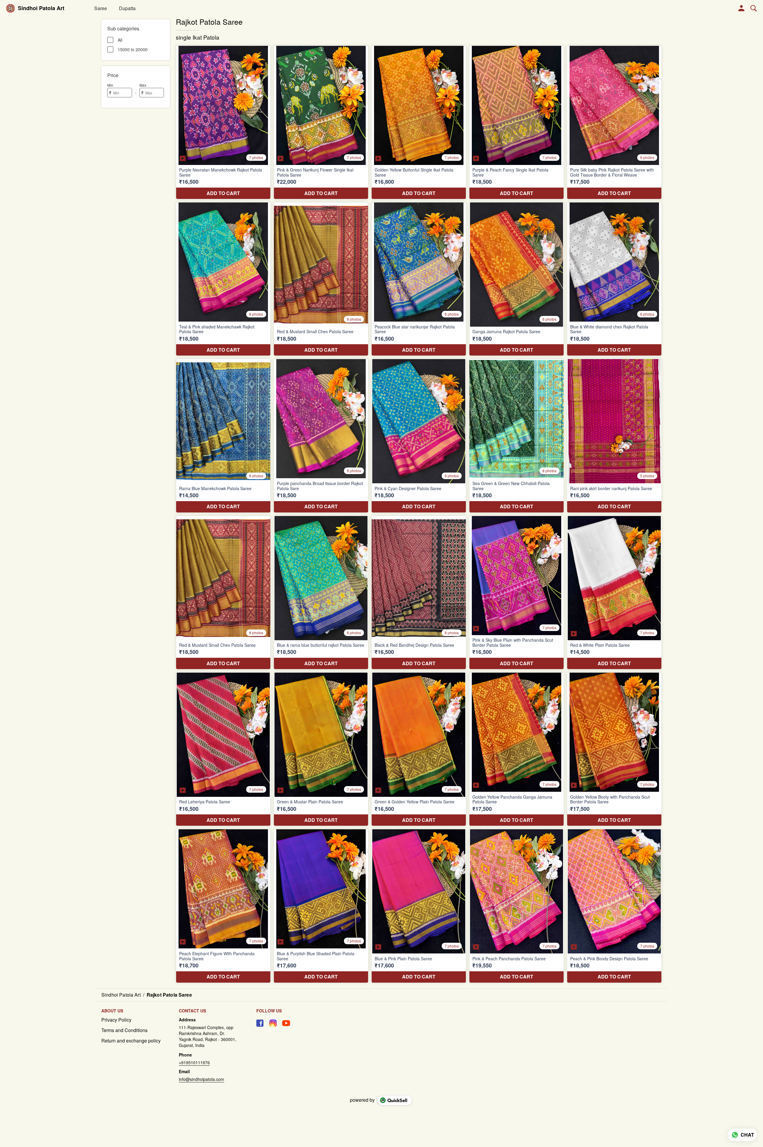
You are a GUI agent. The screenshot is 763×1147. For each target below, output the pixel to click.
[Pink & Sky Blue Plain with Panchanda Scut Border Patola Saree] (516, 592)
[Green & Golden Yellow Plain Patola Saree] (419, 749)
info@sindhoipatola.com (201, 1079)
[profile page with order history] (742, 8)
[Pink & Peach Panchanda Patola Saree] (516, 905)
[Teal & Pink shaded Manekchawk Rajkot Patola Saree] (223, 279)
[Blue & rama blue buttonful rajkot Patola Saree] (321, 592)
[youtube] (286, 1023)
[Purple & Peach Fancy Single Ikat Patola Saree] (516, 122)
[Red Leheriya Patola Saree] (223, 749)
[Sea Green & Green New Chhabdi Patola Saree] (516, 435)
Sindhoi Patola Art (41, 8)
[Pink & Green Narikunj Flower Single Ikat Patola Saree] (321, 122)
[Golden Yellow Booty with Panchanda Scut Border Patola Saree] (614, 749)
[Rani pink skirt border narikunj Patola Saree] (614, 435)
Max (142, 85)
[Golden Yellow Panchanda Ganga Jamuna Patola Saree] (516, 749)
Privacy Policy (116, 1020)
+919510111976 (194, 1062)
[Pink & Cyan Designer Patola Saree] (419, 435)
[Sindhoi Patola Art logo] (10, 8)
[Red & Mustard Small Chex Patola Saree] (321, 279)
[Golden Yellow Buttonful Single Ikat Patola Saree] (419, 122)
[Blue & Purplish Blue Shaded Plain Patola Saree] (321, 905)
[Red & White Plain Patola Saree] (614, 592)
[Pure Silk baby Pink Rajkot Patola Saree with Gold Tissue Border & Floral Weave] (614, 122)
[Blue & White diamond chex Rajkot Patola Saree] (614, 279)
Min (110, 85)
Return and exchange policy (131, 1040)
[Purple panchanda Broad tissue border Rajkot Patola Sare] (321, 435)
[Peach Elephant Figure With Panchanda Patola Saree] (223, 905)
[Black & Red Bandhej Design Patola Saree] (419, 592)
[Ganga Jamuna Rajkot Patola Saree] (516, 279)
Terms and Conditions (124, 1030)
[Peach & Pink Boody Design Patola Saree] (614, 905)
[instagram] (273, 1023)
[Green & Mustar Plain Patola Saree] (321, 749)
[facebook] (260, 1023)
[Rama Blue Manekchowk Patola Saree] (223, 435)
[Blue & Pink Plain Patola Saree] (419, 905)
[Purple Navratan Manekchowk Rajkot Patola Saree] (223, 122)
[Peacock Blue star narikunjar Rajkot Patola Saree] (419, 279)
